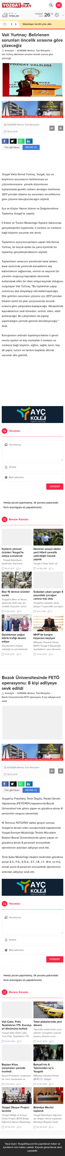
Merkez (31, 50)
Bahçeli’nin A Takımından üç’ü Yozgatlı (43, 1068)
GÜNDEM (21, 50)
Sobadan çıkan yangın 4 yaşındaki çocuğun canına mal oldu (48, 595)
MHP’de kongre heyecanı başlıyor (44, 636)
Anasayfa (9, 50)
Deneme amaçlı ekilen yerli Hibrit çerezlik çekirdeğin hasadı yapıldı (47, 554)
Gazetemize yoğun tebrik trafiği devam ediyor (14, 638)
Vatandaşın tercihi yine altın (37, 24)
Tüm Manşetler (43, 50)
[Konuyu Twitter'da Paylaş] (13, 141)
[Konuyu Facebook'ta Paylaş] (5, 141)
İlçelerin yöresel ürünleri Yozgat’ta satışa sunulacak (13, 552)
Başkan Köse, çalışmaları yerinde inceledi (13, 1068)
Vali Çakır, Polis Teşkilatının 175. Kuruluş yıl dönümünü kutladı (17, 1025)
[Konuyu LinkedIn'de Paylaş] (29, 141)
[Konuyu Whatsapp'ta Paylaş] (21, 141)
